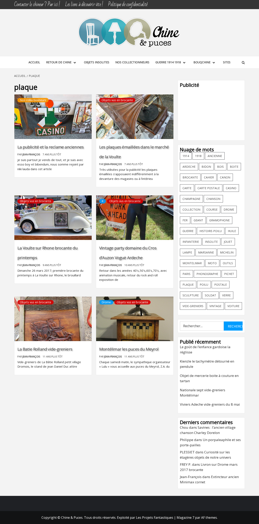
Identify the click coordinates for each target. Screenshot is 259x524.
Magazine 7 (185, 517)
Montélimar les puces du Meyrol (128, 349)
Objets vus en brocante (117, 100)
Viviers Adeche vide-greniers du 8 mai (210, 404)
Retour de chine (58, 62)
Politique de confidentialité (127, 4)
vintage (215, 306)
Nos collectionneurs (132, 62)
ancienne (215, 156)
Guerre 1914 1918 (168, 62)
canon (225, 177)
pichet (229, 274)
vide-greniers (193, 306)
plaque (188, 284)
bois (220, 167)
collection (191, 209)
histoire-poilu (211, 231)
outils (228, 263)
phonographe (207, 274)
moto (212, 263)
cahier (209, 177)
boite (234, 167)
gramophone (219, 220)
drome (229, 209)
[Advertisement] (211, 113)
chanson (213, 199)
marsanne (206, 252)
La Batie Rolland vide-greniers (44, 349)
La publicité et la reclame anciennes (50, 147)
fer (185, 220)
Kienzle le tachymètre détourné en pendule (207, 364)
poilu (204, 284)
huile (232, 231)
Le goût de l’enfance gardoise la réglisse (205, 349)
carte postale (208, 188)
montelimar (192, 263)
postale (220, 284)
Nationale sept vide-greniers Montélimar (202, 393)
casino (231, 188)
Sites (226, 62)
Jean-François (31, 154)
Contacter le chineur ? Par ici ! (37, 4)
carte (187, 188)
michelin (227, 252)
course (212, 209)
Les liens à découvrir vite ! (84, 4)
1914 (186, 156)
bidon (206, 167)
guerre (188, 231)
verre (226, 295)
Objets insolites (96, 62)
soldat (210, 295)
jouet (228, 242)
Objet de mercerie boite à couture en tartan (209, 378)
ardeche (189, 167)
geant (198, 220)
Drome (106, 302)
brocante (190, 177)
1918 (198, 156)
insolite (211, 242)
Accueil (34, 62)
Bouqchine (201, 62)
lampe (187, 252)
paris (186, 274)
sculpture (191, 295)
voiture (233, 306)
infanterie (191, 242)
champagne (191, 199)
